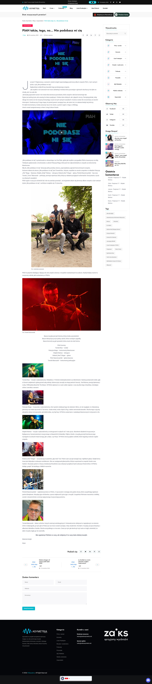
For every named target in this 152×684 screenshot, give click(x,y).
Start (44, 8)
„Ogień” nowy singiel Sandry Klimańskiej (121, 156)
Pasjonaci (109, 249)
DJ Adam (109, 225)
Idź (123, 109)
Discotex (116, 221)
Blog (71, 8)
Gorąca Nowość (110, 233)
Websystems (31, 673)
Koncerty (59, 637)
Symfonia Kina (110, 253)
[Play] (63, 678)
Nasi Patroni (95, 8)
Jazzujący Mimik (111, 241)
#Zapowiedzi (27, 25)
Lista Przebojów (81, 8)
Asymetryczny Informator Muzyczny (116, 217)
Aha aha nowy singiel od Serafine (121, 139)
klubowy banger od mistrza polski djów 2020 (44, 561)
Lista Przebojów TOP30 (112, 245)
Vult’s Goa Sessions (111, 257)
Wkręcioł (109, 265)
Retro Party (118, 249)
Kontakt (105, 8)
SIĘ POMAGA (60, 653)
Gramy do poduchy (111, 237)
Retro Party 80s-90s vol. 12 (120, 164)
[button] (61, 132)
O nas (51, 8)
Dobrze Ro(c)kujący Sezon (113, 229)
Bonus (108, 221)
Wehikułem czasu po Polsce (114, 261)
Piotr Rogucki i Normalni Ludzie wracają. (119, 147)
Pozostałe (59, 650)
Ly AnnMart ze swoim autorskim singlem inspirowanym (84, 561)
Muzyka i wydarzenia (120, 136)
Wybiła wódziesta (61, 657)
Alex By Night (110, 213)
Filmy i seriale (60, 634)
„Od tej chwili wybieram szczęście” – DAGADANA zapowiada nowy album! (43, 2)
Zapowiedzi (60, 660)
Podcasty (62, 8)
